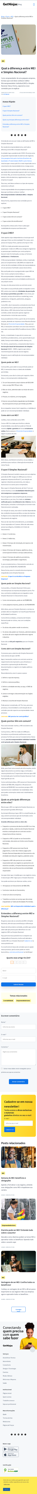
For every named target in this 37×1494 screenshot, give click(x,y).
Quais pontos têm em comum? (13, 115)
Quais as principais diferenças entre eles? (16, 120)
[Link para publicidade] (18, 1335)
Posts (7, 16)
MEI (12, 16)
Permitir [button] (6, 1489)
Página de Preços (8, 1425)
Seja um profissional (9, 1404)
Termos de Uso (7, 1418)
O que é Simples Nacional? (11, 111)
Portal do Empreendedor (17, 324)
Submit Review (18, 984)
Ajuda (4, 1414)
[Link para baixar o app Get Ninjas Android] (12, 1451)
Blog (2, 16)
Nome (3, 1022)
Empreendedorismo (23, 1000)
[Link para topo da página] (32, 1349)
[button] (34, 4)
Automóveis (7, 1361)
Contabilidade (8, 1000)
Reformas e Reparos (9, 1379)
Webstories (6, 1421)
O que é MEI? (7, 106)
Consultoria (7, 1365)
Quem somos (7, 1397)
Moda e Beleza (7, 1376)
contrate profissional (16, 952)
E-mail (3, 1034)
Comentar (5, 1047)
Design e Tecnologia (9, 1368)
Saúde (5, 1383)
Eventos (5, 1372)
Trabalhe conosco (8, 1400)
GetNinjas (6, 94)
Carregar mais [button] (18, 1310)
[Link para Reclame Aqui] (12, 1472)
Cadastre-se (28, 941)
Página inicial (7, 1393)
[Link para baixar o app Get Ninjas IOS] (11, 1457)
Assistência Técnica (9, 1358)
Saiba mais (7, 1484)
